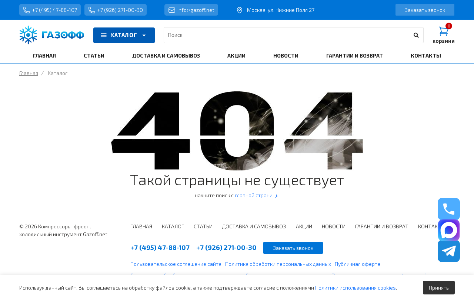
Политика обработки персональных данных (278, 264)
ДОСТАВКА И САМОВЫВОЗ (166, 55)
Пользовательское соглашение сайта (175, 264)
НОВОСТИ (285, 55)
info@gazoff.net (195, 10)
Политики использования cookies (355, 287)
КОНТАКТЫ (426, 55)
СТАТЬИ (94, 55)
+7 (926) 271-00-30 (120, 10)
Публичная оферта (357, 264)
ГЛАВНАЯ (44, 55)
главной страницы (257, 195)
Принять (439, 287)
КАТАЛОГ (123, 35)
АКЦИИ (236, 55)
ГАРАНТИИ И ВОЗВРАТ (354, 55)
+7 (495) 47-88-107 (54, 10)
